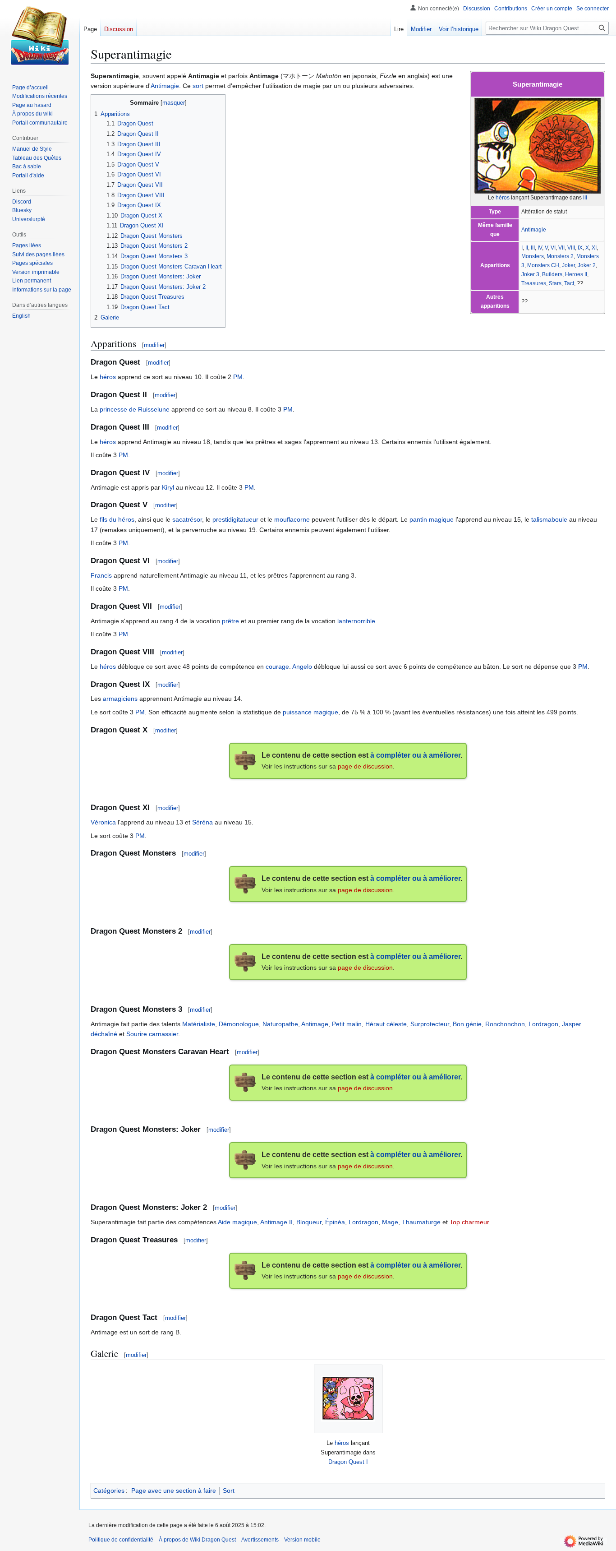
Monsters (532, 256)
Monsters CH (543, 265)
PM (238, 376)
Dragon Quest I (348, 1461)
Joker (568, 265)
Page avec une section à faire (173, 1490)
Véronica (103, 822)
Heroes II (576, 274)
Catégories (108, 1490)
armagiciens (120, 698)
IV (540, 248)
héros (503, 197)
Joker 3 (530, 274)
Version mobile (302, 1540)
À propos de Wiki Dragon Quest (197, 1540)
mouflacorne (292, 519)
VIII (571, 248)
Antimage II (276, 1222)
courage (277, 666)
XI (594, 248)
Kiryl (168, 487)
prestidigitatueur (235, 519)
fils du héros (117, 519)
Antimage (314, 1024)
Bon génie (467, 1024)
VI (553, 248)
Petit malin (347, 1024)
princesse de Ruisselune (135, 409)
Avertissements (260, 1540)
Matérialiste (198, 1024)
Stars (555, 283)
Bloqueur (309, 1222)
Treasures (533, 283)
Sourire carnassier (152, 1033)
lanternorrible (356, 621)
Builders (552, 274)
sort (198, 85)
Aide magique (237, 1222)
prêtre (230, 621)
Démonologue (239, 1024)
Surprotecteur (429, 1024)
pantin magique (431, 519)
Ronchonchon (505, 1024)
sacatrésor (187, 519)
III (585, 197)
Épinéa (335, 1222)
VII (561, 248)
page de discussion (365, 766)
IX (580, 248)
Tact (569, 283)
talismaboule (549, 519)
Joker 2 (587, 265)
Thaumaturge (421, 1222)
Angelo (302, 666)
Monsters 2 (560, 256)
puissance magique (310, 712)
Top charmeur (469, 1222)
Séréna (202, 822)
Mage (390, 1222)
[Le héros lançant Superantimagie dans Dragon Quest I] (348, 1398)
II (526, 248)
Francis (101, 575)
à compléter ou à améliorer (415, 755)
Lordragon (543, 1024)
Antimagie (533, 230)
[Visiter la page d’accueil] (40, 36)
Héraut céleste (386, 1024)
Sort (228, 1490)
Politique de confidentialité (120, 1540)
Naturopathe (280, 1024)
